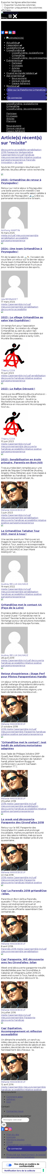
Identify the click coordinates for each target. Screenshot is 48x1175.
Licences (10, 1137)
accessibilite (20, 149)
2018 (4, 152)
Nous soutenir (19, 78)
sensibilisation (34, 149)
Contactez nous (14, 1111)
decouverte (7, 149)
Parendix (30, 160)
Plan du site (12, 1134)
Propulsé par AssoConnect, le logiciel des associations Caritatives (26, 1156)
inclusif (20, 155)
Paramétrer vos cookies (18, 1145)
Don (8, 1102)
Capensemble (8, 155)
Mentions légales (15, 1139)
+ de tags (18, 162)
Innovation (7, 162)
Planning (16, 70)
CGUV (9, 1142)
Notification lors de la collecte (19, 1170)
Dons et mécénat (21, 81)
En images (17, 65)
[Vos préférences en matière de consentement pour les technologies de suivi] (43, 1170)
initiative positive (32, 157)
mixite (4, 235)
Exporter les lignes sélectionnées (18, 2)
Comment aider (14, 1097)
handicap (29, 155)
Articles (16, 68)
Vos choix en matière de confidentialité (26, 1165)
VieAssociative (26, 152)
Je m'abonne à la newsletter (16, 1116)
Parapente (13, 152)
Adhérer (10, 1099)
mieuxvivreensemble (12, 157)
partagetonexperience (13, 160)
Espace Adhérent (21, 83)
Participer (17, 63)
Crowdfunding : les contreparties (29, 58)
